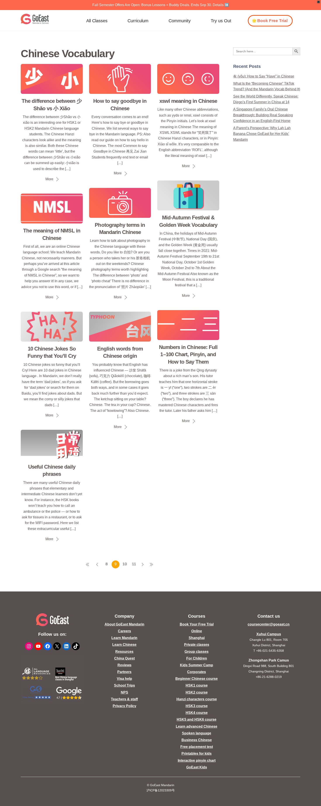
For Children (196, 658)
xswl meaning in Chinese (188, 101)
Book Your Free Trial (197, 624)
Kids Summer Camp (196, 665)
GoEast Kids (196, 767)
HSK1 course (197, 685)
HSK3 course (197, 706)
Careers (124, 631)
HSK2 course (197, 692)
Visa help (124, 679)
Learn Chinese (124, 644)
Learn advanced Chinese (196, 726)
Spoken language (196, 733)
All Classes (96, 20)
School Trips (124, 685)
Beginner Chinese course (196, 679)
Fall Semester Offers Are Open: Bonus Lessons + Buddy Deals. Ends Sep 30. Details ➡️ (160, 5)
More (49, 179)
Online (196, 631)
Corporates (196, 672)
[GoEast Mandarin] (35, 19)
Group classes (197, 651)
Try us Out (221, 20)
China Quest (124, 658)
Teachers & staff (124, 699)
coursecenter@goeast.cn (269, 624)
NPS (124, 692)
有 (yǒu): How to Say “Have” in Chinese (263, 76)
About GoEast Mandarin (124, 624)
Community (180, 20)
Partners (124, 672)
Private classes (196, 644)
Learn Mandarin (124, 638)
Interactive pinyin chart (197, 760)
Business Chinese (196, 740)
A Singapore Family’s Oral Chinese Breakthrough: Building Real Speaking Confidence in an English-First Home (263, 115)
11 (134, 564)
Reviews (124, 665)
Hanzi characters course (196, 699)
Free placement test (196, 747)
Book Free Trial (272, 20)
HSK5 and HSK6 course (196, 719)
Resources (124, 651)
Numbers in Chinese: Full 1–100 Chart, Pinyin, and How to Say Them (188, 354)
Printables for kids (196, 753)
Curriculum (138, 20)
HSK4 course (197, 713)
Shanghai (197, 638)
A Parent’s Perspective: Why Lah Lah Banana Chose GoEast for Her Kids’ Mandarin (262, 133)
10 (125, 564)
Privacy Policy (124, 706)
